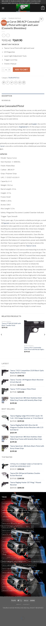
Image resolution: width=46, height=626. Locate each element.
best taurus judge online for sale (12, 503)
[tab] (23, 96)
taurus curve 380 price (9, 530)
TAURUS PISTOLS (14, 18)
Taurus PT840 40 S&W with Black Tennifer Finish (11, 324)
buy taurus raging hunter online (12, 507)
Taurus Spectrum (27, 579)
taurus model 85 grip (8, 548)
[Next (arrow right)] (8, 622)
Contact (26, 604)
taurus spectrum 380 (8, 586)
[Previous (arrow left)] (2, 622)
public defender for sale (31, 507)
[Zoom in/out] (8, 613)
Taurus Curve (31, 246)
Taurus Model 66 (17, 541)
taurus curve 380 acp (29, 520)
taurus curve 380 (16, 520)
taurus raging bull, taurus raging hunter (14, 561)
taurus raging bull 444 (35, 561)
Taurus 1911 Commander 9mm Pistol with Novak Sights (34, 348)
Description (7, 96)
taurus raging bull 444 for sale (11, 565)
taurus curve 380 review (25, 530)
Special (6, 223)
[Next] (44, 339)
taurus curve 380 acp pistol (30, 523)
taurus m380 (6, 541)
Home (4, 18)
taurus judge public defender (11, 538)
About (18, 604)
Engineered (23, 127)
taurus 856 (5, 520)
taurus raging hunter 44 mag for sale (13, 568)
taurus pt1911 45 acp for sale (11, 558)
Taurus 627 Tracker (36, 516)
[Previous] (1, 339)
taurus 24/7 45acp (22, 516)
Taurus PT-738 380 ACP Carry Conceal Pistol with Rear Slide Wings (20, 553)
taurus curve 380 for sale (25, 527)
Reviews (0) (6, 100)
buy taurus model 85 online (32, 503)
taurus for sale (6, 534)
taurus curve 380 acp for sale (11, 523)
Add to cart (21, 69)
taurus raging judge (8, 576)
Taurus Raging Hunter (29, 565)
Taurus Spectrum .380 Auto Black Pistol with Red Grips (19, 583)
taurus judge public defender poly (32, 538)
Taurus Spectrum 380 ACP (25, 586)
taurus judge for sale (19, 534)
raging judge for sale (8, 516)
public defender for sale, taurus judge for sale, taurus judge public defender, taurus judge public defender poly (22, 511)
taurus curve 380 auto (9, 527)
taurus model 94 (22, 548)
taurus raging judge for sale (24, 576)
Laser (34, 124)
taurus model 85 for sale (21, 545)
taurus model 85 (7, 545)
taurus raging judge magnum (11, 579)
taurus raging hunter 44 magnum (12, 572)
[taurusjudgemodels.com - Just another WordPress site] (23, 8)
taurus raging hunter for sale (33, 572)
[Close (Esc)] (2, 613)
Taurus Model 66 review (32, 541)
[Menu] (3, 8)
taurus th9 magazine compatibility (12, 590)
